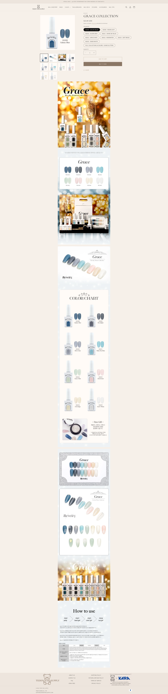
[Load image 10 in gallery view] (53, 76)
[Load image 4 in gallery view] (71, 58)
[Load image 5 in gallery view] (44, 67)
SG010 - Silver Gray (91, 33)
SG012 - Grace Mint (91, 37)
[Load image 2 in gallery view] (53, 58)
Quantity (86, 49)
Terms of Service (96, 680)
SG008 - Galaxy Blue (91, 29)
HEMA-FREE (72, 683)
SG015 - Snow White (91, 41)
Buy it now (103, 64)
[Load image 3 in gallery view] (62, 58)
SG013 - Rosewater (108, 37)
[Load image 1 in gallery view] (44, 58)
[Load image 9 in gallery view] (44, 76)
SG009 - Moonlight (109, 29)
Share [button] (87, 70)
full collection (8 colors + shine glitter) (99, 45)
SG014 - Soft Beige (124, 37)
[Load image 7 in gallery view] (62, 67)
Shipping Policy (96, 675)
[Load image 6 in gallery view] (53, 67)
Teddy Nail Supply (43, 688)
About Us (72, 675)
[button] (67, 7)
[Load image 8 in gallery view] (71, 67)
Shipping (94, 23)
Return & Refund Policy (96, 678)
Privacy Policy (96, 683)
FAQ (72, 680)
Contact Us (71, 678)
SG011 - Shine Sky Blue (109, 33)
